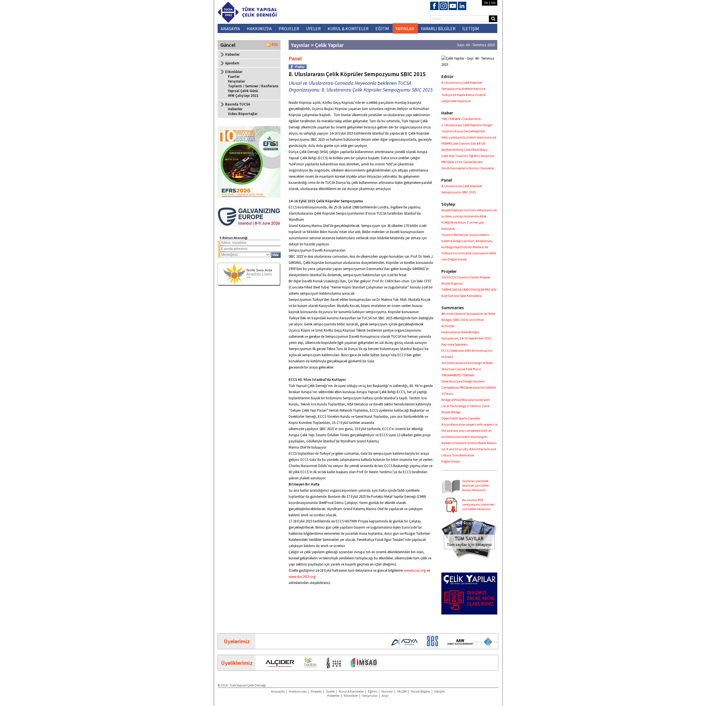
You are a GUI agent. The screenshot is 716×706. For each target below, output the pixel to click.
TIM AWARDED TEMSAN (457, 375)
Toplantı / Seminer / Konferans (253, 86)
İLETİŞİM (470, 28)
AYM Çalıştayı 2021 (243, 95)
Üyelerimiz (237, 641)
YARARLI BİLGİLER (438, 28)
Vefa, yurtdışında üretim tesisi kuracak (468, 137)
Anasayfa (278, 691)
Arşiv (385, 695)
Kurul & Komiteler (351, 691)
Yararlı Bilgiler (420, 691)
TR (486, 2)
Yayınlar (387, 691)
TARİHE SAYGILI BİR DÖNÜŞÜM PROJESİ (468, 289)
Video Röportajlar (243, 113)
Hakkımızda (298, 691)
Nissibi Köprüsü (452, 283)
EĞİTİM (382, 28)
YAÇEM (402, 691)
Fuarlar (234, 76)
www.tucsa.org (415, 570)
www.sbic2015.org (302, 576)
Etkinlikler (351, 695)
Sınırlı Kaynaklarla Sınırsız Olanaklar (467, 168)
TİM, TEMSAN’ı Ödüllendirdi (461, 119)
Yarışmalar (236, 81)
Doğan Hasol (450, 461)
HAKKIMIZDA (259, 28)
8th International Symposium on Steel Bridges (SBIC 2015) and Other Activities (468, 319)
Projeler (316, 691)
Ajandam (232, 63)
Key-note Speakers (454, 344)
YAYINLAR (405, 28)
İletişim (439, 691)
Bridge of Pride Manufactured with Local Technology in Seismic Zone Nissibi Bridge (465, 406)
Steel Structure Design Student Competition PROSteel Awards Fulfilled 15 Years (468, 387)
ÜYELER (313, 28)
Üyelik (330, 691)
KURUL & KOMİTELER (348, 28)
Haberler (232, 54)
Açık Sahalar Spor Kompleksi (461, 296)
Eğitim (372, 691)
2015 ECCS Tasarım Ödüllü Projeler (465, 277)
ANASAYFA (230, 28)
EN (493, 2)
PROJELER (289, 28)
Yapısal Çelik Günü (243, 90)
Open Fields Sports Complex (460, 418)
